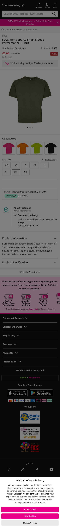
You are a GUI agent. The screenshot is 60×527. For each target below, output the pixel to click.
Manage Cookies (30, 523)
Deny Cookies (30, 516)
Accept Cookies (30, 509)
